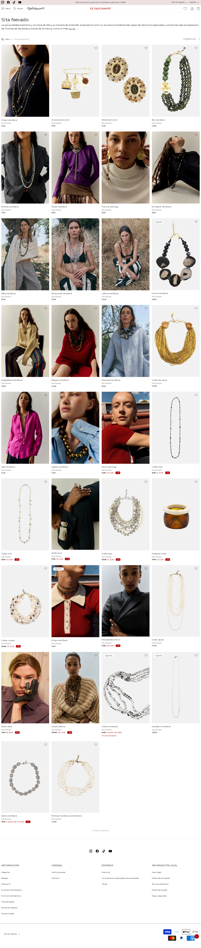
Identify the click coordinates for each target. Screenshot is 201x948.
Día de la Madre (7, 913)
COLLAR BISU (107, 554)
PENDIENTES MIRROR (111, 640)
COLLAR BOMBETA (110, 726)
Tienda (104, 884)
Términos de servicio (160, 884)
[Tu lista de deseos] (185, 8)
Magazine (5, 872)
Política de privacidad (161, 878)
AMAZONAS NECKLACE (62, 293)
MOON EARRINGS (109, 467)
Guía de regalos (7, 902)
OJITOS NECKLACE (9, 816)
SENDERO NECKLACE (161, 726)
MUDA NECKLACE (59, 207)
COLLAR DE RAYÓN (159, 380)
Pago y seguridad (159, 896)
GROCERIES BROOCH (61, 120)
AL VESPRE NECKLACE (161, 207)
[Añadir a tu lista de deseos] (45, 48)
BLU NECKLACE (158, 120)
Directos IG (6, 884)
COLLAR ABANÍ (158, 640)
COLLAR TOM (6, 554)
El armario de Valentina (11, 896)
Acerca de (106, 872)
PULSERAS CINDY (159, 554)
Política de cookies (159, 890)
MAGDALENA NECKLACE (12, 380)
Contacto (55, 878)
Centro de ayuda (58, 872)
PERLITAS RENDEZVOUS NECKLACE (67, 816)
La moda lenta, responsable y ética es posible (120, 878)
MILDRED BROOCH (109, 120)
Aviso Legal (156, 872)
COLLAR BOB (157, 467)
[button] (5, 8)
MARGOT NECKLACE (60, 380)
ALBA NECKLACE (8, 293)
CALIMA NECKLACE (110, 293)
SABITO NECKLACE (60, 467)
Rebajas (4, 878)
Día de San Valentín (9, 908)
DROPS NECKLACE (60, 640)
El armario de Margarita (11, 890)
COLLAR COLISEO (8, 640)
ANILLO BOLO (57, 553)
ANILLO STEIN (6, 726)
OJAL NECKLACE (8, 467)
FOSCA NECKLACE (160, 293)
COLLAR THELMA (58, 726)
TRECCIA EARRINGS (110, 207)
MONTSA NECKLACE (10, 207)
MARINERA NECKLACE (111, 380)
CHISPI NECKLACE (9, 120)
